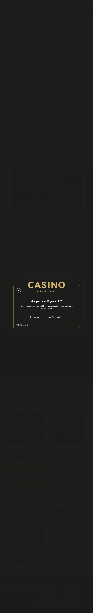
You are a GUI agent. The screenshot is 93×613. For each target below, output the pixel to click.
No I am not (34, 317)
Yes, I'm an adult (54, 317)
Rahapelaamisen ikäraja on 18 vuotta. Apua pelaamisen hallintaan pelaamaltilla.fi (47, 307)
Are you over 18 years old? (46, 301)
